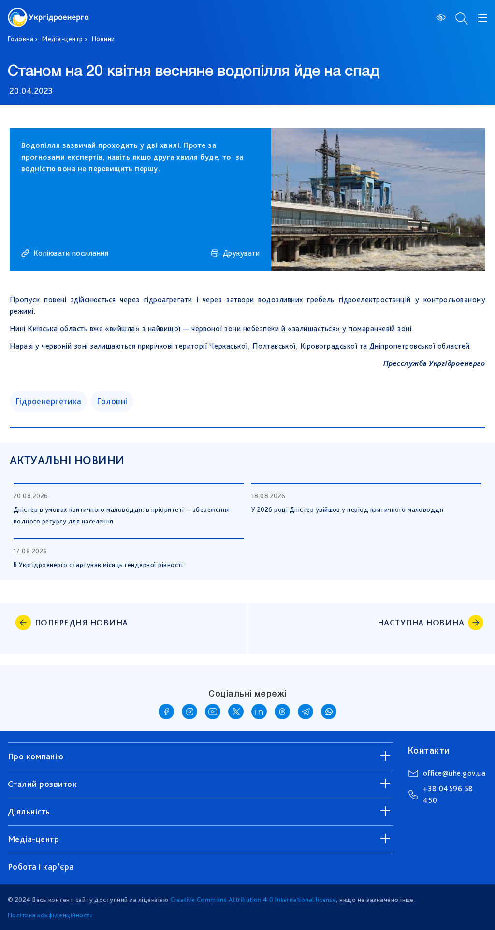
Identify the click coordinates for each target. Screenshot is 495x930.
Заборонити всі (367, 865)
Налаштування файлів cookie (368, 827)
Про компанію (36, 756)
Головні (112, 401)
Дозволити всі (367, 903)
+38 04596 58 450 (448, 794)
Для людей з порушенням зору (442, 17)
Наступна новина (421, 622)
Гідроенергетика (48, 401)
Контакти (429, 750)
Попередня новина (81, 622)
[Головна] (48, 13)
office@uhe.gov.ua (454, 773)
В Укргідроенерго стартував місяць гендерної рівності (98, 564)
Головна (20, 39)
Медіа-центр (62, 39)
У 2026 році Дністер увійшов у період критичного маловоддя (347, 509)
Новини (103, 39)
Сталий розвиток (42, 784)
